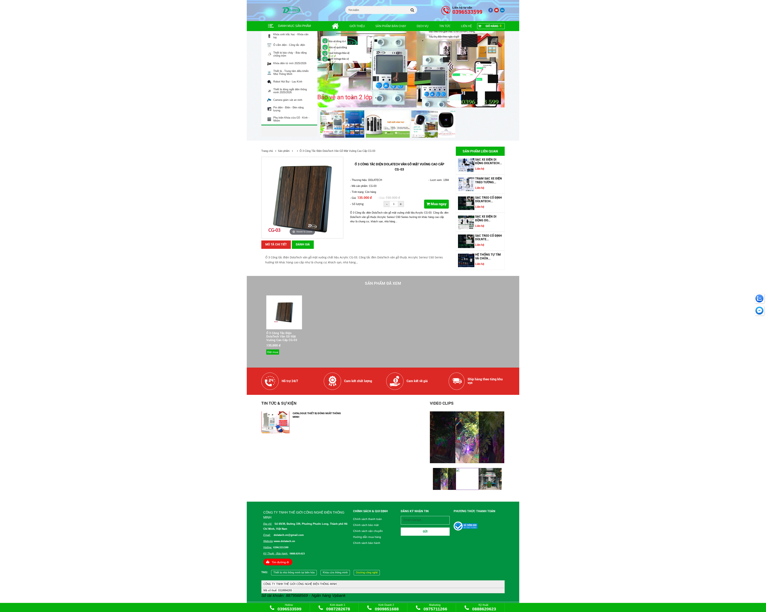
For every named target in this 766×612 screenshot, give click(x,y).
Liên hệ (466, 26)
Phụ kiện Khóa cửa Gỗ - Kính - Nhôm (291, 119)
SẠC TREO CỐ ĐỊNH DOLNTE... (488, 237)
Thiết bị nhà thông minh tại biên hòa (294, 572)
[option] (343, 124)
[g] (496, 11)
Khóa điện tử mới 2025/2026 (289, 63)
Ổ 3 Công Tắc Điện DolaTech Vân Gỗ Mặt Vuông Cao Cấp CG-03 (337, 150)
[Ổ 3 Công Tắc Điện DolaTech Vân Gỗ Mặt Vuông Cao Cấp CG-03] (284, 322)
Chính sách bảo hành (366, 542)
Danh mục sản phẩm (294, 25)
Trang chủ (267, 150)
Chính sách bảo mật (366, 525)
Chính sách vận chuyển (368, 531)
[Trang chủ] (331, 26)
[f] (502, 11)
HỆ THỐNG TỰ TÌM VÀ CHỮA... (488, 256)
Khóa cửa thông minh (335, 572)
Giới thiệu (357, 26)
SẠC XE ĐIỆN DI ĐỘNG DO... (485, 218)
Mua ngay (438, 204)
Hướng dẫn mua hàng (367, 536)
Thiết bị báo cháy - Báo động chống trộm (290, 54)
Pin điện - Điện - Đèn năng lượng (288, 109)
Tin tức (444, 26)
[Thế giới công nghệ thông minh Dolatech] (490, 11)
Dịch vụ (422, 26)
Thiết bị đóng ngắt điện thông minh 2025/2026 (290, 91)
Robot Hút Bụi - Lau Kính (287, 81)
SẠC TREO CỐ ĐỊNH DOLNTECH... (488, 199)
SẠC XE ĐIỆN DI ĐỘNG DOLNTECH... (488, 161)
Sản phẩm (284, 150)
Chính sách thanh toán (367, 519)
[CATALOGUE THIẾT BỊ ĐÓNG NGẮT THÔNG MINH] (275, 432)
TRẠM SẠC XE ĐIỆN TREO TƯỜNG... (488, 180)
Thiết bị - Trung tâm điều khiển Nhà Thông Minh (291, 73)
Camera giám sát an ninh (287, 100)
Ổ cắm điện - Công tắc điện (289, 45)
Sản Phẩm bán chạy (390, 26)
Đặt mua (272, 352)
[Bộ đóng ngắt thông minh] (411, 69)
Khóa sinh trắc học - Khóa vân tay (290, 36)
